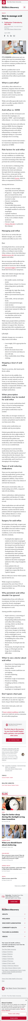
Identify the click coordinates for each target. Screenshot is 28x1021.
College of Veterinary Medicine (10, 965)
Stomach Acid (8, 770)
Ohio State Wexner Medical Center (12, 29)
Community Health (9, 928)
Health (4, 13)
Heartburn (12, 767)
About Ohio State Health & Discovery (12, 978)
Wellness (6, 919)
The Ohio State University (9, 949)
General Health (5, 777)
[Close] (26, 1000)
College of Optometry (8, 958)
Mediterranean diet (8, 255)
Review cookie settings (14, 1013)
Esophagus (14, 765)
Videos (5, 936)
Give (3, 981)
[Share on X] (8, 36)
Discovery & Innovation (11, 923)
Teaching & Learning (10, 932)
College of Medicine (7, 954)
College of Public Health (8, 963)
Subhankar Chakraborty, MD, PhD (13, 23)
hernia (17, 178)
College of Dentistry (7, 951)
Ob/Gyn (3, 876)
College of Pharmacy (7, 961)
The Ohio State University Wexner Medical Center (10, 752)
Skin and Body (5, 853)
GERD (6, 767)
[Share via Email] (14, 36)
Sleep (3, 812)
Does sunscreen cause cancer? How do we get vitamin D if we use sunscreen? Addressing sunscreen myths (13, 857)
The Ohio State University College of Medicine (10, 758)
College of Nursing (7, 956)
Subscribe (14, 902)
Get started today (14, 740)
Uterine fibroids (10, 224)
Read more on (20, 885)
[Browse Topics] (24, 7)
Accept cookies (14, 1018)
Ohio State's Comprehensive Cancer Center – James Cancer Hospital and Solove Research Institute (14, 972)
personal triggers (10, 267)
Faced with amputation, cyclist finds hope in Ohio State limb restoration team (14, 868)
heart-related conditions (10, 712)
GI (9, 767)
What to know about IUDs (9, 878)
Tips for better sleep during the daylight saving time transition (13, 817)
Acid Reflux (8, 765)
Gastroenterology (21, 765)
